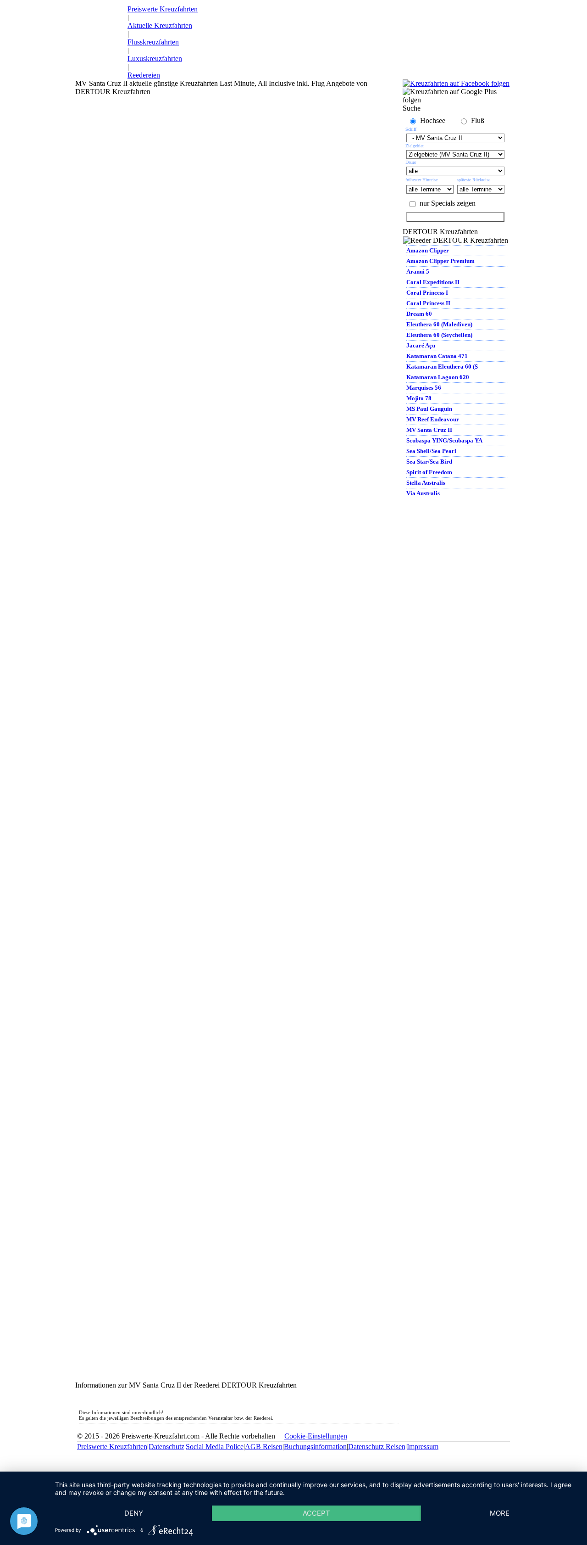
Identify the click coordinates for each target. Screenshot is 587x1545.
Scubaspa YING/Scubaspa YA (444, 440)
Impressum (422, 1446)
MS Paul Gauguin (429, 408)
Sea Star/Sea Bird (429, 461)
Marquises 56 (423, 387)
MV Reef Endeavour (432, 419)
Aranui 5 (417, 271)
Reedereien (143, 75)
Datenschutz (166, 1446)
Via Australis (423, 493)
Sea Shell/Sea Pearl (431, 451)
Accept (316, 1513)
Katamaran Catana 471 (437, 356)
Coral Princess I (427, 292)
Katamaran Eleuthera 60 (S (442, 366)
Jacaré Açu (420, 345)
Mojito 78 (419, 398)
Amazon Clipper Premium (440, 261)
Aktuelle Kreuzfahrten (159, 25)
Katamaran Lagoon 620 (437, 377)
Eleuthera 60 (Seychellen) (439, 334)
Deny (133, 1513)
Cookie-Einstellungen (315, 1436)
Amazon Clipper (427, 250)
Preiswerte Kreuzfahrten (162, 9)
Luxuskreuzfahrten (154, 58)
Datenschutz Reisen (376, 1446)
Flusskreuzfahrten (153, 42)
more (499, 1513)
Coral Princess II (428, 303)
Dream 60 (419, 313)
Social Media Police (215, 1446)
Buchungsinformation (315, 1446)
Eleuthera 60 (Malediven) (439, 324)
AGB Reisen (263, 1446)
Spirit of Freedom (429, 472)
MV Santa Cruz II (429, 429)
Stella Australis (425, 482)
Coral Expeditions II (433, 282)
